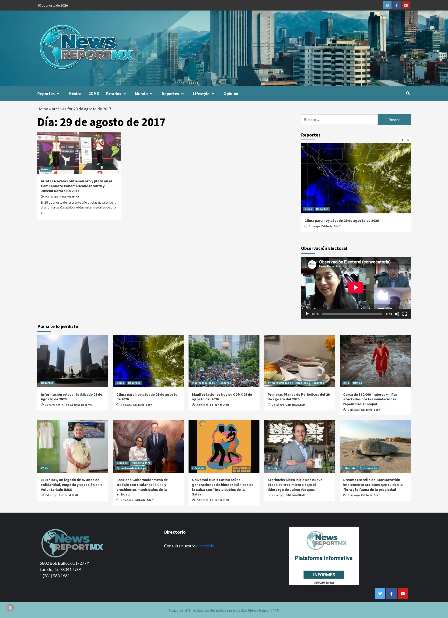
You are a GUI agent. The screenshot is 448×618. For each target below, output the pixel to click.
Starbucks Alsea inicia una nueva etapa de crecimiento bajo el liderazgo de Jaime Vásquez (295, 484)
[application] (356, 287)
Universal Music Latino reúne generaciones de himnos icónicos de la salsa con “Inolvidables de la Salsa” (222, 486)
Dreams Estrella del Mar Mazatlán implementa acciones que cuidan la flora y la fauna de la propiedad (373, 484)
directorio (205, 545)
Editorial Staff (330, 226)
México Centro (141, 462)
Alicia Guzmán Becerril (77, 404)
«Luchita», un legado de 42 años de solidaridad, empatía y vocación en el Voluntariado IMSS (72, 484)
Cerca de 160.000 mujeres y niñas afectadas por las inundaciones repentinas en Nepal (370, 399)
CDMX (93, 93)
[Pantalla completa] (404, 314)
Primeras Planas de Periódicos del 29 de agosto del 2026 (299, 397)
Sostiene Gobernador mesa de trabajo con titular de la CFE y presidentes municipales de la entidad (142, 486)
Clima (308, 209)
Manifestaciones (203, 382)
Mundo (141, 93)
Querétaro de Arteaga (131, 468)
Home (42, 108)
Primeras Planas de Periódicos (288, 382)
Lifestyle (201, 93)
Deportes (170, 93)
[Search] (408, 93)
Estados (113, 93)
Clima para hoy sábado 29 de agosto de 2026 (341, 220)
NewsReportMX (69, 196)
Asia (346, 382)
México (75, 93)
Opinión (231, 93)
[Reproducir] (307, 314)
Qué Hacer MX (368, 468)
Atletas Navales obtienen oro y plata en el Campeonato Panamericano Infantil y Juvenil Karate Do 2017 (76, 186)
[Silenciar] (397, 314)
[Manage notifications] (10, 607)
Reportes (46, 93)
